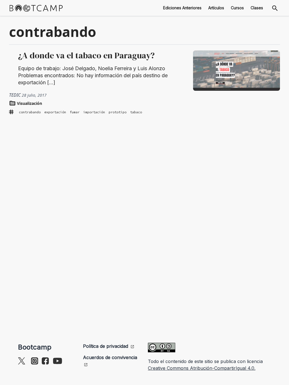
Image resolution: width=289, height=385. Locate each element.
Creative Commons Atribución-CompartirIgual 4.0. (201, 368)
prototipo (117, 112)
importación (94, 112)
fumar (75, 112)
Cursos (237, 7)
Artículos (216, 7)
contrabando (30, 112)
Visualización (29, 103)
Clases (257, 7)
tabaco (136, 112)
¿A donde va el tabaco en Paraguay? (86, 55)
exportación (55, 112)
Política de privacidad (105, 346)
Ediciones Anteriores (182, 7)
